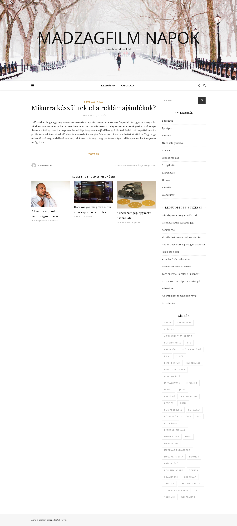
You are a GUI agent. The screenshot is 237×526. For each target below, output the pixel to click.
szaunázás (171, 477)
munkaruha (171, 443)
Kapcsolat (128, 85)
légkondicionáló (175, 430)
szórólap (190, 477)
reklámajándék (173, 470)
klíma (183, 403)
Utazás (166, 180)
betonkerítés (172, 343)
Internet (166, 135)
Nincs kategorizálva (172, 142)
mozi (188, 436)
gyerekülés (193, 363)
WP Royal (61, 519)
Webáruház (168, 194)
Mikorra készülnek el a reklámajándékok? (94, 107)
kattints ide (189, 396)
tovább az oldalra (176, 490)
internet (191, 383)
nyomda (194, 457)
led (199, 416)
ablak (167, 322)
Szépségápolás (170, 157)
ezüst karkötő (191, 349)
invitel (168, 389)
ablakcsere (184, 322)
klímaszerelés (173, 410)
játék (182, 389)
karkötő (169, 396)
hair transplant (174, 369)
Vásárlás (166, 187)
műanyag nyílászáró (177, 450)
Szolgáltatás (93, 101)
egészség (170, 349)
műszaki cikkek (173, 457)
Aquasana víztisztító (178, 336)
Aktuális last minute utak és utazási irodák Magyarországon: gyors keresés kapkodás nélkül (184, 244)
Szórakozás (168, 172)
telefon (169, 483)
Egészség (167, 120)
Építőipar (167, 128)
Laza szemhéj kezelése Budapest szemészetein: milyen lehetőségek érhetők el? (181, 281)
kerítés (169, 403)
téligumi (169, 497)
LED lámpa (170, 423)
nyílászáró (171, 463)
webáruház (188, 497)
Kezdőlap (108, 85)
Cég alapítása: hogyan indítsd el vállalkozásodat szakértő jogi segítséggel (179, 222)
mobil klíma (171, 436)
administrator (45, 165)
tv (196, 490)
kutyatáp (194, 410)
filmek (180, 356)
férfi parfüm (172, 363)
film (167, 356)
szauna (193, 470)
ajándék (169, 329)
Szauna (166, 150)
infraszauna (172, 383)
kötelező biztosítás (177, 416)
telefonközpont (191, 483)
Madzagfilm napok (118, 37)
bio (189, 343)
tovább (93, 154)
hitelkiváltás (173, 376)
